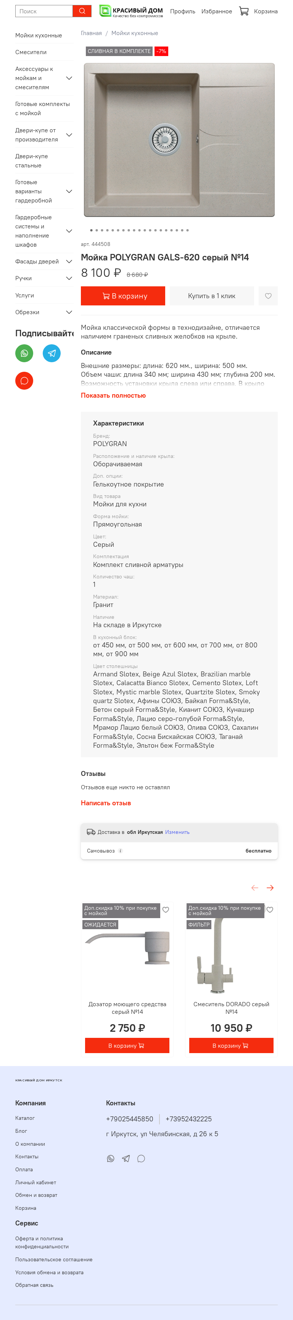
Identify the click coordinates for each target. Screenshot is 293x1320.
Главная (91, 33)
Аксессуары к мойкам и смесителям (34, 78)
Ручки (23, 278)
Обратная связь (34, 1284)
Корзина (266, 11)
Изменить (177, 832)
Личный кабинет (35, 1182)
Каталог (25, 1117)
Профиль (182, 11)
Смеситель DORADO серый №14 (231, 1007)
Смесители (31, 52)
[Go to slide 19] (187, 230)
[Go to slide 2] (96, 230)
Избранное (216, 11)
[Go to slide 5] (112, 230)
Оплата (24, 1169)
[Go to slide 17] (176, 230)
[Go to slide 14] (160, 230)
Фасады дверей (37, 261)
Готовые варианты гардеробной (33, 191)
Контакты (27, 1156)
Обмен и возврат (36, 1195)
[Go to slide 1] (91, 230)
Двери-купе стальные (31, 160)
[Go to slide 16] (171, 230)
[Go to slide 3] (102, 230)
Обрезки (27, 312)
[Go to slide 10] (139, 230)
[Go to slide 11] (144, 230)
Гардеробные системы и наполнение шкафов (33, 230)
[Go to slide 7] (123, 230)
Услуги (24, 295)
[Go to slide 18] (182, 230)
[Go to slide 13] (155, 230)
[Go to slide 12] (150, 230)
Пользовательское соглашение (54, 1259)
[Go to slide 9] (134, 230)
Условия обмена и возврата (49, 1272)
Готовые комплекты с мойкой (42, 108)
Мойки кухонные (134, 33)
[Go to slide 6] (118, 230)
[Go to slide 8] (128, 230)
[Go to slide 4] (107, 230)
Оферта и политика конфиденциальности (42, 1242)
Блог (21, 1130)
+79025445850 (129, 1119)
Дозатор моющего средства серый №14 (127, 1007)
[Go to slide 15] (166, 230)
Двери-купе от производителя (36, 134)
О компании (30, 1143)
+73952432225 (189, 1119)
